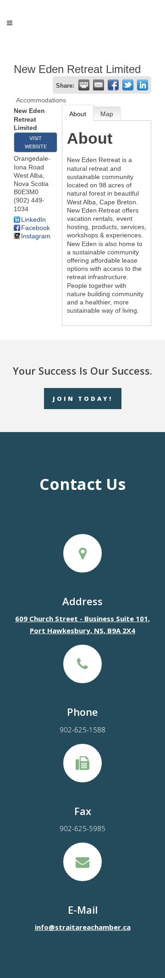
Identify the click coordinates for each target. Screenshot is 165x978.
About (77, 114)
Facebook (35, 227)
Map (106, 114)
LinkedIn (33, 219)
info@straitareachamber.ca (83, 927)
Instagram (35, 236)
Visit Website (36, 142)
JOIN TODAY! (83, 398)
